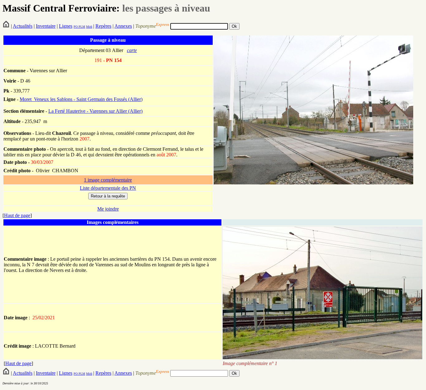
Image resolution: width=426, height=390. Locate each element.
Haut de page (17, 215)
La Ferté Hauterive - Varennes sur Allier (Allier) (95, 111)
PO (76, 26)
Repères (103, 26)
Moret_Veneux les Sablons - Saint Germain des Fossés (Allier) (81, 99)
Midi (89, 26)
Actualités (22, 26)
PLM (81, 26)
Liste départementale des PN (108, 188)
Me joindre (108, 209)
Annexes (123, 26)
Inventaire (46, 26)
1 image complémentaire (108, 180)
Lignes (65, 26)
